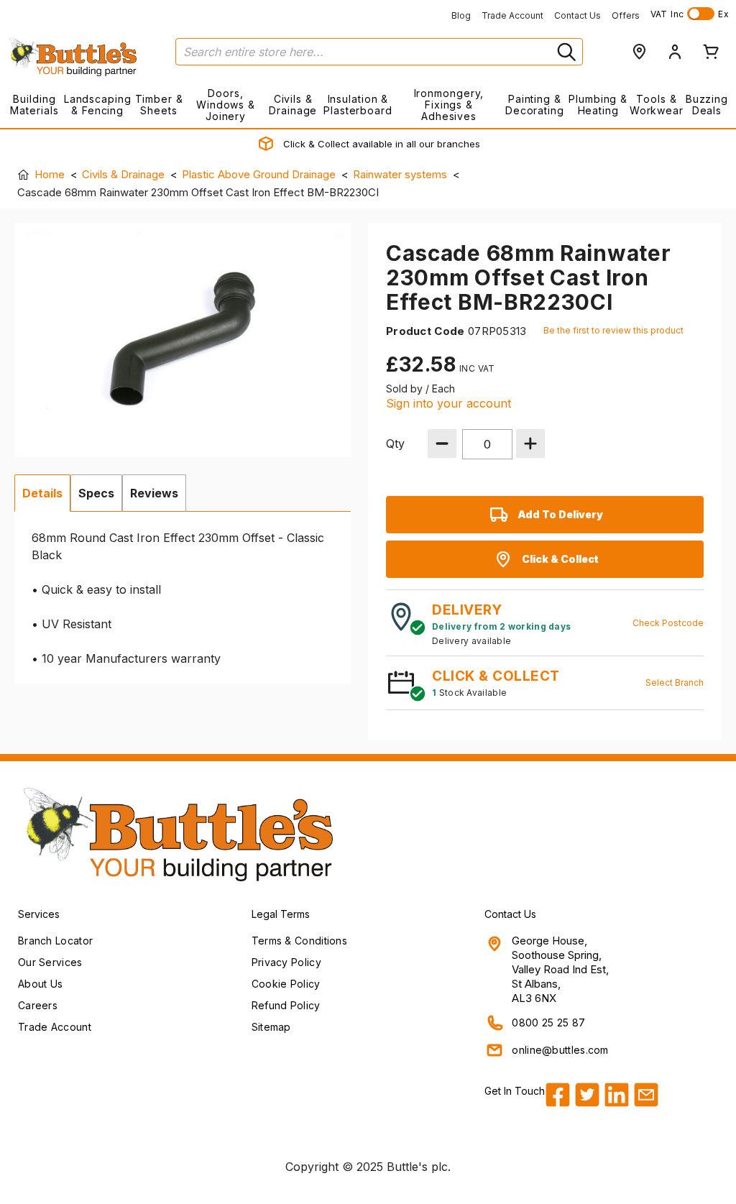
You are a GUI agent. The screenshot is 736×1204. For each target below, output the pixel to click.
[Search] (565, 52)
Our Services (50, 962)
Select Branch (674, 682)
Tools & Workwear (657, 104)
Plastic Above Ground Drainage (259, 174)
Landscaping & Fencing (98, 104)
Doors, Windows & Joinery (225, 104)
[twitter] (587, 1095)
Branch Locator (55, 940)
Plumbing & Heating (598, 104)
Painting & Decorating (534, 104)
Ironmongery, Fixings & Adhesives (449, 104)
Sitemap (271, 1027)
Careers (38, 1005)
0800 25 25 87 (548, 1022)
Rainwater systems (400, 174)
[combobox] (379, 51)
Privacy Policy (286, 962)
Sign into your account (448, 403)
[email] (646, 1095)
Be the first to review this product (613, 330)
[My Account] (675, 51)
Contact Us (577, 15)
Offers (626, 15)
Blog (461, 15)
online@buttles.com (560, 1050)
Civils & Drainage (293, 104)
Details (42, 493)
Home (49, 174)
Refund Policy (286, 1005)
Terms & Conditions (299, 940)
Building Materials (34, 104)
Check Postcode (668, 622)
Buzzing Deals (707, 104)
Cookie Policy (286, 984)
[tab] (42, 493)
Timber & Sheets (159, 104)
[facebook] (558, 1095)
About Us (40, 984)
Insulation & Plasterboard (357, 104)
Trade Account (512, 15)
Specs (96, 493)
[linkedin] (617, 1095)
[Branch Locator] (639, 51)
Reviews (154, 493)
